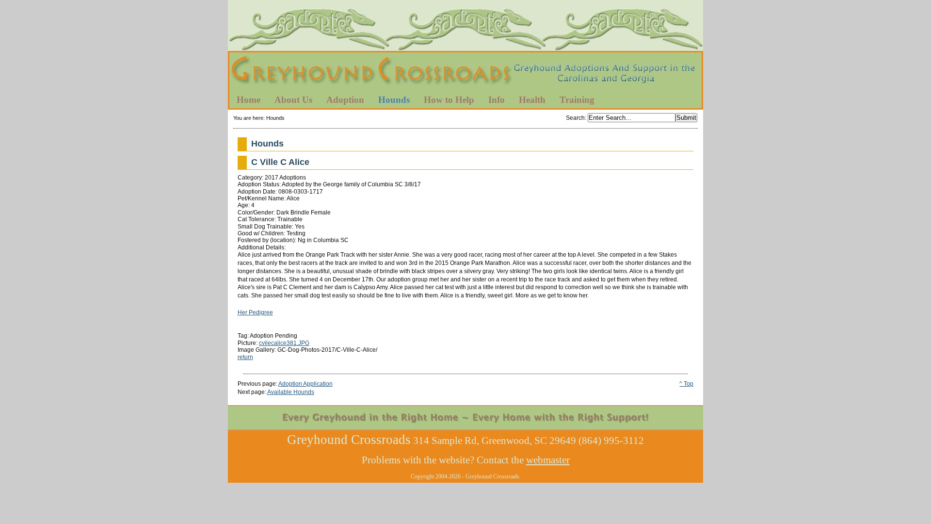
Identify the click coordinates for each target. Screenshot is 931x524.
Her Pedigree (255, 312)
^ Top (686, 383)
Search (575, 118)
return (245, 357)
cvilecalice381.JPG (284, 343)
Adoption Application (305, 383)
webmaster (548, 460)
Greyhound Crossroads (465, 72)
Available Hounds (290, 392)
